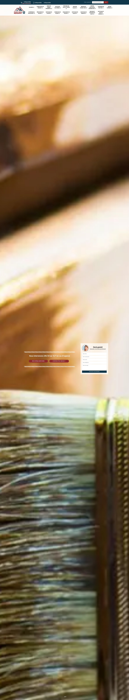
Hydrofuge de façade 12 (57, 13)
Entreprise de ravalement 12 (31, 13)
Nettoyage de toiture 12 (49, 13)
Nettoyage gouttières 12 (57, 7)
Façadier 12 (31, 7)
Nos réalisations (38, 361)
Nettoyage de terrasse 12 (84, 13)
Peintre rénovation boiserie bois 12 (92, 7)
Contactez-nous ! (59, 361)
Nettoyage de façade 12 (75, 13)
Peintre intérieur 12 (109, 7)
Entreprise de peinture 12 (101, 7)
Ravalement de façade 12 (66, 13)
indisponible (38, 2)
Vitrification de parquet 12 (40, 7)
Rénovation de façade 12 (40, 13)
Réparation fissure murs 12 (83, 7)
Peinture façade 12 (75, 7)
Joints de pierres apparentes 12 (49, 7)
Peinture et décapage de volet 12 (92, 13)
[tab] (64, 350)
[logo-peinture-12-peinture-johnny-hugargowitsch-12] (19, 10)
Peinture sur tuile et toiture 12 (66, 7)
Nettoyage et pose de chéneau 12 (101, 13)
